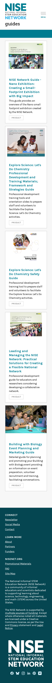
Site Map (10, 573)
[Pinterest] (34, 673)
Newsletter (11, 519)
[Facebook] (12, 673)
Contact (9, 529)
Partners (10, 546)
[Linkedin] (29, 673)
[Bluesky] (17, 673)
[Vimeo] (40, 673)
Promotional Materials (18, 563)
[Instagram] (23, 673)
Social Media (12, 524)
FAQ (7, 568)
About (8, 541)
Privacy (14, 625)
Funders (9, 551)
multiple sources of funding (21, 613)
